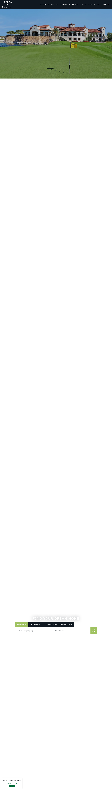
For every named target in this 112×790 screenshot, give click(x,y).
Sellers (83, 4)
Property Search (47, 4)
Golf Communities (63, 4)
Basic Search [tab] (21, 625)
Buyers (75, 4)
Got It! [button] (12, 786)
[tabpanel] (56, 630)
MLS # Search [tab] (35, 625)
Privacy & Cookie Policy (12, 783)
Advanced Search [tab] (51, 625)
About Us (105, 4)
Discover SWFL (94, 4)
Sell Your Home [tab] (66, 625)
